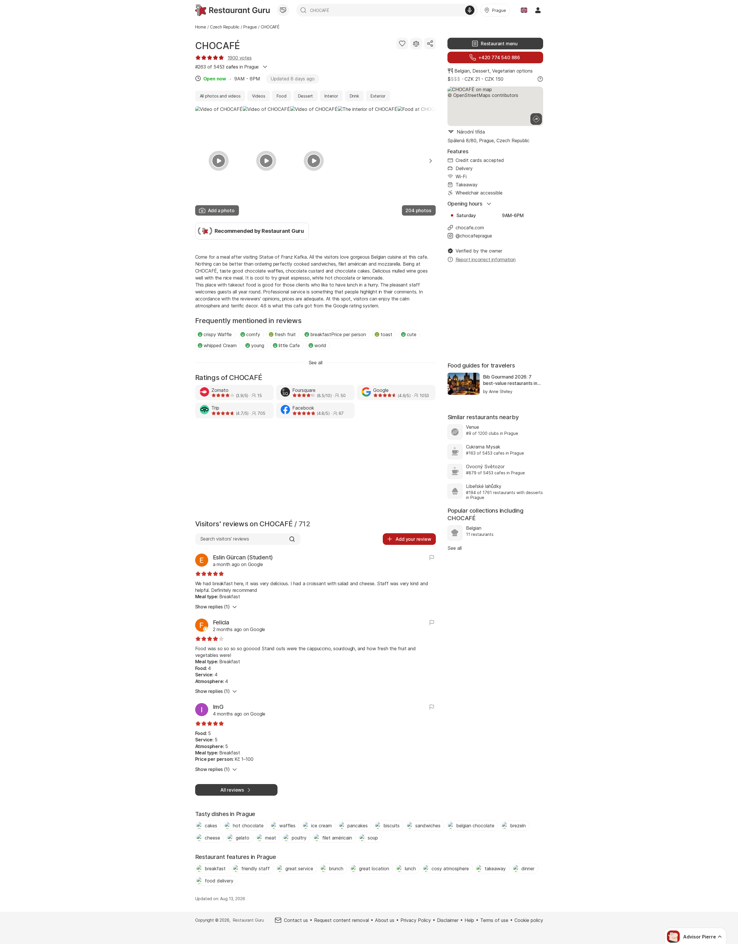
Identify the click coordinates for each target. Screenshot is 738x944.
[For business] (283, 10)
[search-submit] (303, 10)
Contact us (296, 920)
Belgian (462, 71)
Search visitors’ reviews (224, 539)
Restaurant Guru (248, 920)
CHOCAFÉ (217, 45)
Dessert (480, 71)
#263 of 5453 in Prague (227, 67)
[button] (431, 161)
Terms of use (494, 920)
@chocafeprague (474, 236)
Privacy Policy (415, 920)
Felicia (221, 622)
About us (384, 920)
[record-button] (469, 10)
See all (454, 548)
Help (469, 920)
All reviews (232, 790)
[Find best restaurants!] (232, 10)
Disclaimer (447, 920)
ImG (218, 706)
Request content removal (341, 920)
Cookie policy (528, 920)
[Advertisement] (315, 470)
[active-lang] (524, 10)
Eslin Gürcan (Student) (243, 557)
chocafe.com (470, 227)
